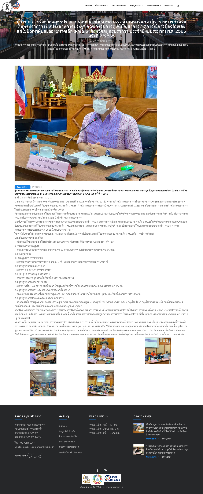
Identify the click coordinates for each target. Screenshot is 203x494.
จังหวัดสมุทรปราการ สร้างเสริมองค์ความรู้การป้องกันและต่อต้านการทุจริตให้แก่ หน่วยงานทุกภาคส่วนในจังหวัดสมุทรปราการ (167, 449)
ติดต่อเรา (168, 5)
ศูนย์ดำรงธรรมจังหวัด (69, 446)
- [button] (29, 455)
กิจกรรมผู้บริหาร (104, 40)
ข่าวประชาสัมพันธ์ (67, 441)
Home (91, 40)
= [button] (40, 455)
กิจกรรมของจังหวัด (68, 436)
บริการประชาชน (153, 5)
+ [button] (35, 455)
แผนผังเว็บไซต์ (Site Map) (70, 452)
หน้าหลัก (88, 5)
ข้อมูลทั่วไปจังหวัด (67, 431)
